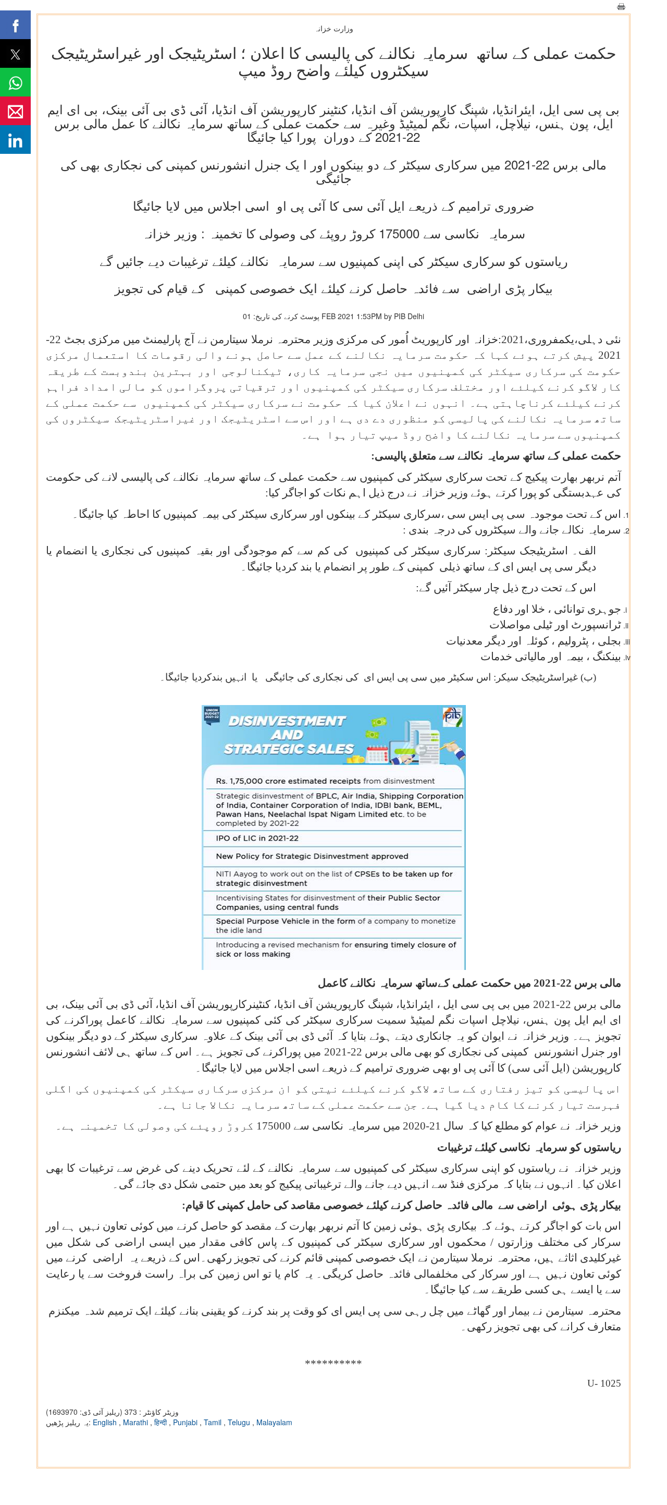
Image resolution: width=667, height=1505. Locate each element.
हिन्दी (161, 1422)
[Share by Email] (15, 110)
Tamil (214, 1422)
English (106, 1422)
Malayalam (274, 1422)
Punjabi (186, 1422)
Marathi (136, 1422)
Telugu (240, 1422)
